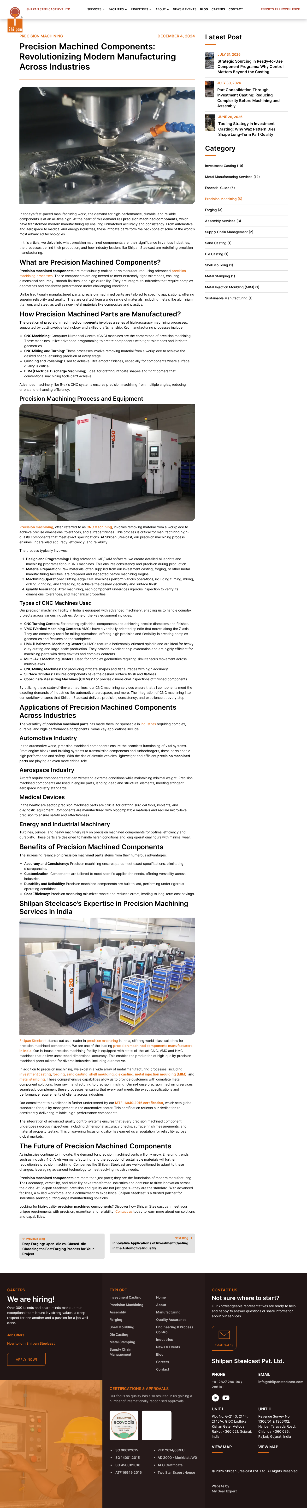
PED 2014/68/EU (171, 1450)
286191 (218, 1387)
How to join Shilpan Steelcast (31, 1343)
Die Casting (119, 1334)
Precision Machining (41, 36)
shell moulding (101, 1074)
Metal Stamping (122, 1342)
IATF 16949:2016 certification (139, 1103)
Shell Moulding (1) (219, 265)
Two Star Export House (176, 1472)
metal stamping (32, 1079)
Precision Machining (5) (223, 199)
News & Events (184, 9)
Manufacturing (168, 1312)
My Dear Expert (224, 1491)
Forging (116, 1320)
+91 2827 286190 (226, 1382)
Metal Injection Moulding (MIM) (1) (232, 287)
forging (59, 1074)
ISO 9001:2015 (126, 1450)
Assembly (118, 1312)
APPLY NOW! (26, 1359)
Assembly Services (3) (223, 221)
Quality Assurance (171, 1320)
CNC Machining (99, 527)
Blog (204, 9)
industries (148, 724)
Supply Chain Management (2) (229, 232)
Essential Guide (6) (220, 188)
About (161, 1305)
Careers (218, 9)
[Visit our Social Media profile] (215, 1397)
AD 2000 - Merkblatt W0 (177, 1457)
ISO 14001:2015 (127, 1457)
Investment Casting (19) (224, 166)
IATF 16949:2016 (128, 1472)
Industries (164, 1339)
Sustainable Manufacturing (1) (229, 298)
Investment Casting (126, 1297)
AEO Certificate (170, 1465)
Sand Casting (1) (218, 243)
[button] (96, 9)
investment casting (35, 1074)
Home (160, 1297)
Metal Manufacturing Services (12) (232, 177)
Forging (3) (213, 210)
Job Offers (15, 1335)
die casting (124, 1074)
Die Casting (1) (216, 254)
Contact (236, 9)
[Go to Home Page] (15, 20)
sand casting (77, 1074)
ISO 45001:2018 (127, 1465)
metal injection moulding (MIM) (161, 1074)
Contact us (123, 1211)
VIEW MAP (222, 1446)
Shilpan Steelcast (33, 1041)
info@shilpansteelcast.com (280, 1382)
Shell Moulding (122, 1327)
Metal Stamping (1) (220, 276)
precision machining (102, 1041)
